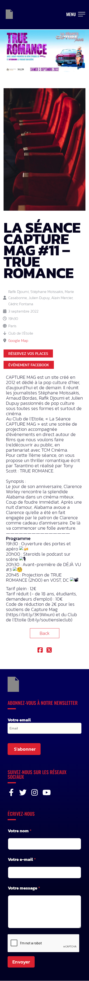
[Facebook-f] (11, 792)
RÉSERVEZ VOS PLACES (28, 353)
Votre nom (20, 830)
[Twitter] (23, 792)
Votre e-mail (22, 859)
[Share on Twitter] (49, 650)
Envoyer (21, 961)
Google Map (18, 340)
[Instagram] (34, 792)
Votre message (24, 887)
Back (45, 633)
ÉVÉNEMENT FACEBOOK (28, 365)
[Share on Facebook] (40, 650)
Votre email (19, 720)
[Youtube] (46, 792)
